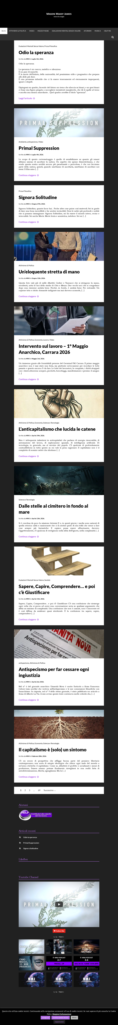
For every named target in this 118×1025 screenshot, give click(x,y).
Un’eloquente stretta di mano (49, 271)
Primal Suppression (39, 148)
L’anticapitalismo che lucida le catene (57, 429)
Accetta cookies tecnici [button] (60, 1018)
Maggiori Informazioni (61, 1014)
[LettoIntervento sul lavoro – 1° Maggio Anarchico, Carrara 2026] (59, 334)
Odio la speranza (36, 52)
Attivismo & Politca (17, 31)
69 (39, 790)
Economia (39, 340)
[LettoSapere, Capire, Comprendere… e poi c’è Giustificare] (59, 574)
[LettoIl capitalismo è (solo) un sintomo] (59, 738)
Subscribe (60, 931)
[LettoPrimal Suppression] (59, 136)
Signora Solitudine (38, 197)
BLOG (4, 31)
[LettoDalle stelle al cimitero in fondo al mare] (59, 494)
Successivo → (50, 790)
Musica (98, 31)
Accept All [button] (45, 1018)
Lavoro (46, 340)
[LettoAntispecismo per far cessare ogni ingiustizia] (59, 657)
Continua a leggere (29, 175)
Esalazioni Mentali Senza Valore (66, 31)
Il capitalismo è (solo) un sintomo (52, 749)
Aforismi (87, 31)
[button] (61, 936)
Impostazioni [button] (59, 1022)
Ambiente (23, 142)
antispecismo (32, 142)
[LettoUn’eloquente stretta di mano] (59, 260)
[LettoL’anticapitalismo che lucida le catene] (59, 417)
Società (47, 580)
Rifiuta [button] (74, 1018)
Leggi (27, 98)
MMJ (28, 59)
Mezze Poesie (43, 31)
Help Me (107, 31)
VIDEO (31, 31)
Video (40, 142)
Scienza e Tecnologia (51, 423)
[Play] (59, 904)
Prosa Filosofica (50, 46)
